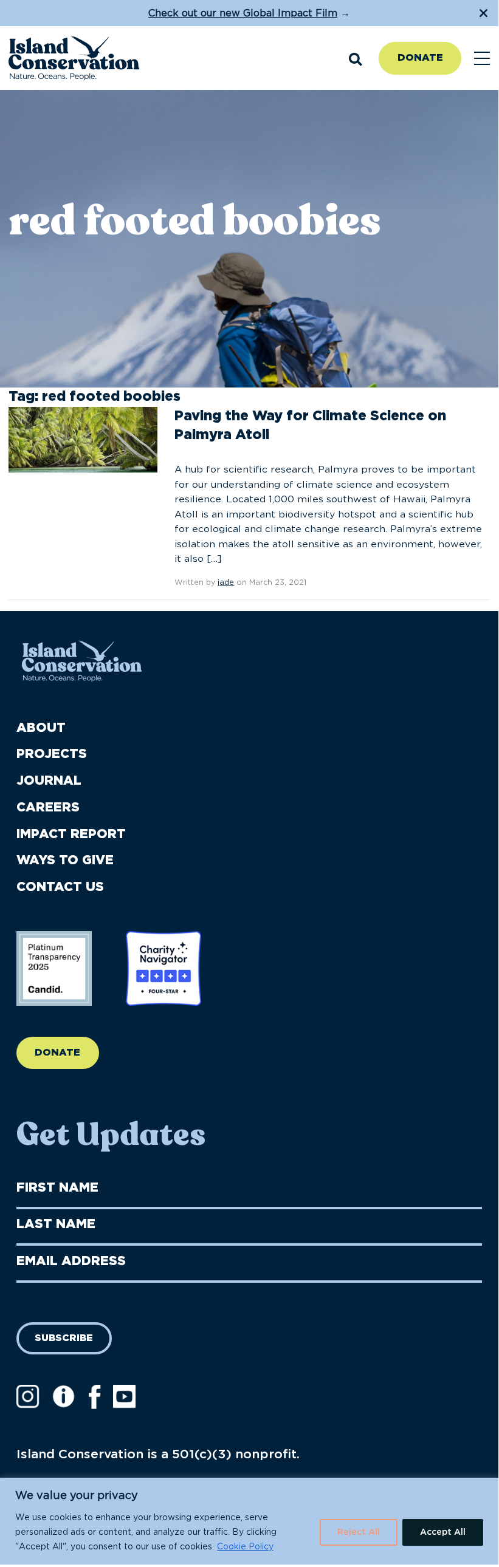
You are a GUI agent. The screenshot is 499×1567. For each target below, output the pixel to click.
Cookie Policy (245, 1547)
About (41, 728)
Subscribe (64, 1338)
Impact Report (71, 834)
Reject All (358, 1532)
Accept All (443, 1532)
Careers (48, 807)
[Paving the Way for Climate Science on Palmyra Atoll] (83, 439)
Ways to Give (65, 860)
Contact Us (60, 887)
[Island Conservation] (74, 59)
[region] (249, 1521)
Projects (51, 754)
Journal (48, 780)
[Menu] (482, 59)
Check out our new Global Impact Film (242, 13)
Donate (420, 58)
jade (226, 582)
